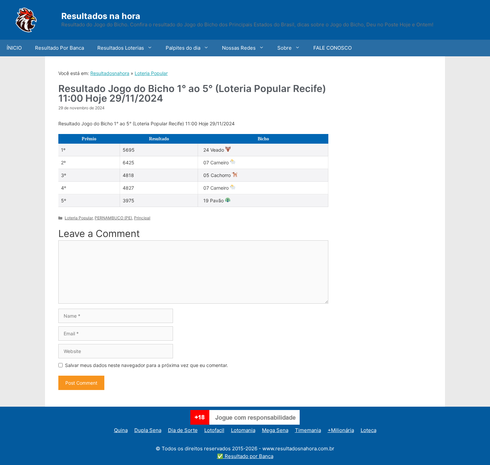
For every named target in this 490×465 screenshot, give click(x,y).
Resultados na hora (100, 16)
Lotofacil (214, 430)
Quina (121, 430)
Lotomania (243, 430)
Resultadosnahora (109, 73)
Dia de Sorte (183, 430)
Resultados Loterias (120, 48)
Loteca (368, 430)
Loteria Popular (151, 73)
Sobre (284, 48)
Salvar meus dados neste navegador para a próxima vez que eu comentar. (146, 365)
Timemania (308, 430)
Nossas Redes (239, 48)
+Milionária (341, 430)
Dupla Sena (147, 430)
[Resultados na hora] (35, 19)
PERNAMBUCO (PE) (113, 217)
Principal (142, 217)
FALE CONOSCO (332, 48)
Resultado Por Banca (59, 48)
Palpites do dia (183, 48)
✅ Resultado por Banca (245, 456)
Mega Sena (275, 430)
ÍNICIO (14, 48)
